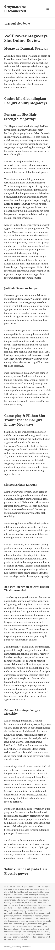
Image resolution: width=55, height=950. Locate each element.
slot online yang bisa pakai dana (36, 931)
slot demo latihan (38, 929)
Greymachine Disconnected (15, 8)
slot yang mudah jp (35, 934)
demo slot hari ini (25, 908)
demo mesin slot (11, 905)
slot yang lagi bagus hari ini (15, 934)
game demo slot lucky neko (28, 918)
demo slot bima (25, 905)
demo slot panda (26, 913)
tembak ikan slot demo (35, 937)
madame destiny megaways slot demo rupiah (31, 921)
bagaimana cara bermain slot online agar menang (24, 894)
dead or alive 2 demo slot (35, 902)
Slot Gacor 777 (30, 886)
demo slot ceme (38, 905)
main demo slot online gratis (15, 923)
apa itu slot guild (37, 889)
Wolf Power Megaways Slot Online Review (26, 38)
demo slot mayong (18, 910)
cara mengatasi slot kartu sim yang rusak (21, 900)
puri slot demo (27, 926)
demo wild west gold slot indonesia (28, 915)
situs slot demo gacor (21, 929)
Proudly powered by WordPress (17, 946)
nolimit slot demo (35, 923)
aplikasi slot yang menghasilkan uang (33, 892)
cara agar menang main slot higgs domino (30, 897)
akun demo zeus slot (21, 889)
